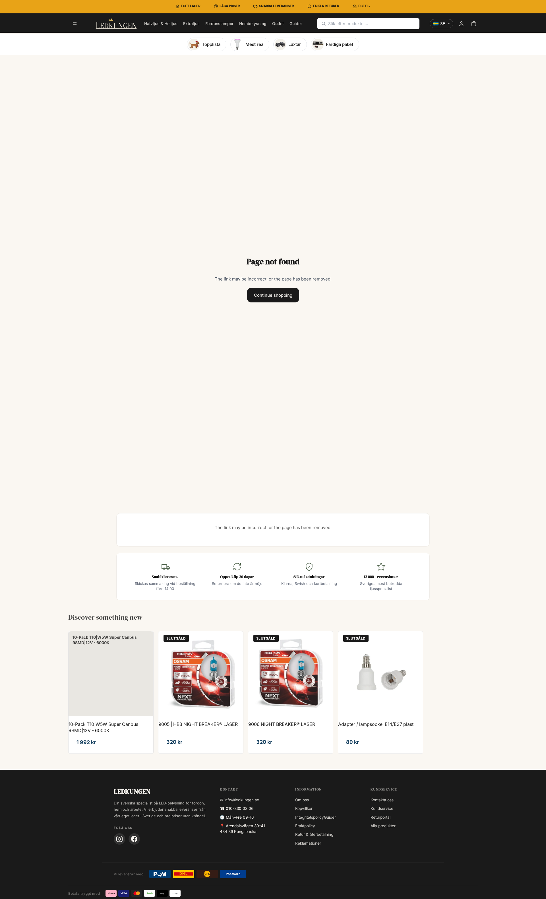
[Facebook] (134, 839)
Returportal (380, 817)
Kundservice (382, 808)
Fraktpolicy (305, 826)
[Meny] (74, 23)
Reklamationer (308, 843)
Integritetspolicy (309, 817)
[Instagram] (119, 839)
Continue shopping (273, 295)
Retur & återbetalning (314, 834)
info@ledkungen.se (241, 800)
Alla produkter (383, 826)
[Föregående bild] (166, 673)
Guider (330, 817)
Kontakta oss (382, 800)
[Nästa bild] (234, 673)
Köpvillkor (304, 808)
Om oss (302, 800)
